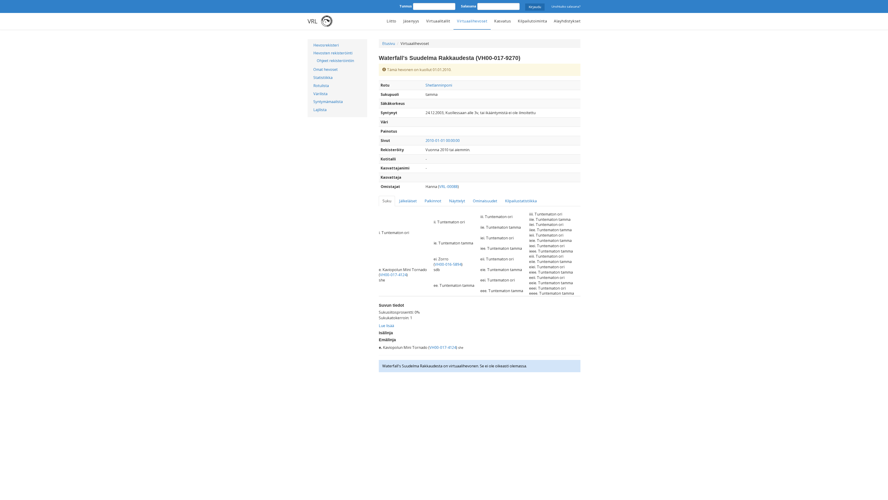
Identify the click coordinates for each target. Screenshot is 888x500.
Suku (386, 200)
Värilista (320, 93)
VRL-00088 (448, 186)
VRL (313, 21)
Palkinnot (433, 200)
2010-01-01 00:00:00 (443, 140)
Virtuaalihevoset (472, 21)
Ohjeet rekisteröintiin (335, 60)
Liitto (391, 21)
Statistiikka (323, 77)
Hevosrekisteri (326, 45)
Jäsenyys (411, 21)
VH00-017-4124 (393, 274)
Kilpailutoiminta (532, 21)
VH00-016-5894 (448, 264)
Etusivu (388, 43)
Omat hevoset (325, 69)
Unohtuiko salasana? (566, 6)
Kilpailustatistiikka (521, 200)
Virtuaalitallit (438, 21)
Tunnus (405, 6)
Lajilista (320, 109)
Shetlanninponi (439, 85)
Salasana (468, 6)
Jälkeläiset (408, 200)
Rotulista (321, 85)
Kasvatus (502, 21)
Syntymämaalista (328, 101)
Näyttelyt (457, 200)
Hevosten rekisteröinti (332, 53)
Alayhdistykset (567, 21)
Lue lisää (386, 325)
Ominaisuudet (485, 200)
